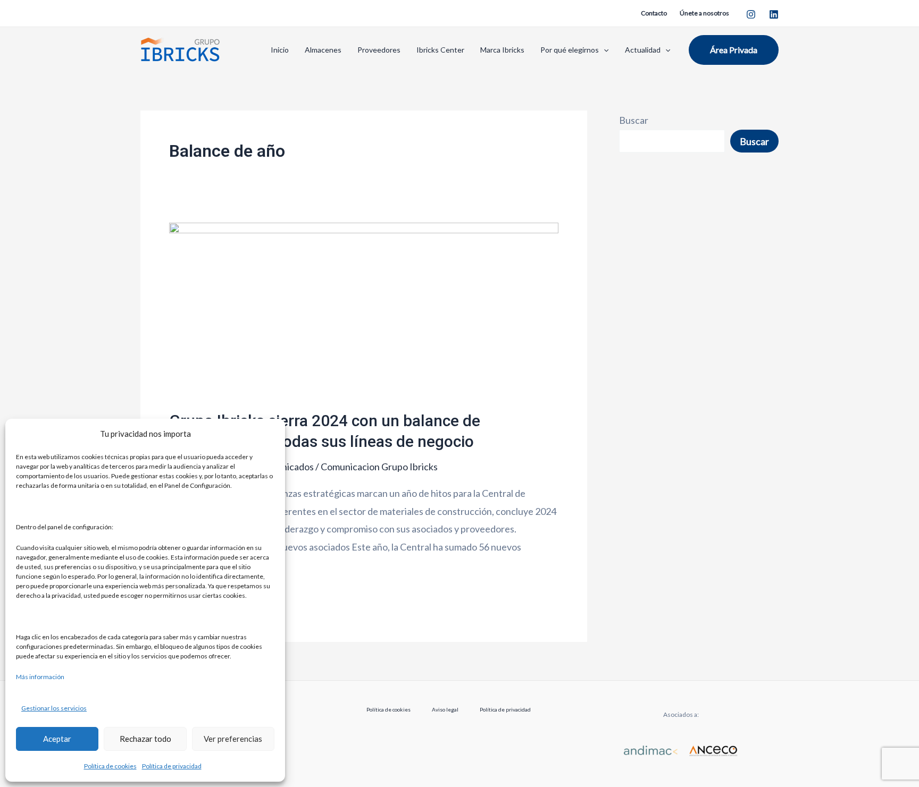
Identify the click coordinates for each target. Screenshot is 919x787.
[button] (603, 49)
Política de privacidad (172, 766)
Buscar (633, 120)
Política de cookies (110, 766)
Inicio (280, 49)
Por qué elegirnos (569, 49)
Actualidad (643, 49)
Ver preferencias (233, 738)
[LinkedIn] (774, 14)
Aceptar (57, 738)
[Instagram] (751, 14)
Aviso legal (445, 709)
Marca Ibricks (502, 49)
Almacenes (323, 49)
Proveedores (378, 49)
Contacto (654, 13)
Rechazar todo (145, 738)
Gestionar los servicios (54, 708)
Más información (40, 677)
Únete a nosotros (704, 13)
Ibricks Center (440, 49)
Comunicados (285, 466)
